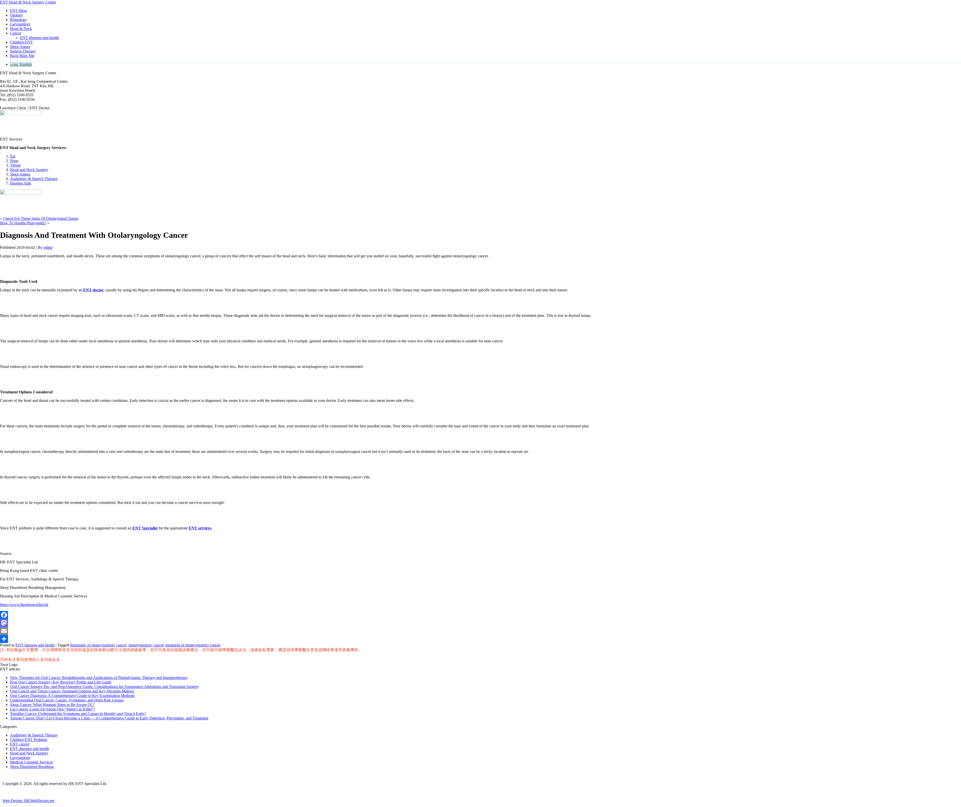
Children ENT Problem (28, 739)
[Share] (480, 639)
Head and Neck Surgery (29, 170)
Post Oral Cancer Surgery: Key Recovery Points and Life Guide (60, 682)
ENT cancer (19, 744)
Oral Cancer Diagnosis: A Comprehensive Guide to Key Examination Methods (72, 695)
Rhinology (18, 20)
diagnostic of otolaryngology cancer (98, 645)
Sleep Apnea (20, 47)
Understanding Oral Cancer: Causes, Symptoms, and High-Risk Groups (67, 700)
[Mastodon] (480, 623)
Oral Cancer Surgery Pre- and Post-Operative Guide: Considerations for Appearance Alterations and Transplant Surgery (104, 686)
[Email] (480, 631)
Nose (14, 161)
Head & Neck (21, 29)
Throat (15, 165)
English (25, 64)
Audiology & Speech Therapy (34, 179)
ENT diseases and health (39, 38)
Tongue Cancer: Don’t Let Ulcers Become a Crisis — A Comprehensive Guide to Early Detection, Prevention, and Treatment (109, 718)
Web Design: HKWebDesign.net (28, 800)
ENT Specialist (145, 528)
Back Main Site (22, 56)
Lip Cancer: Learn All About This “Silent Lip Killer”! (52, 709)
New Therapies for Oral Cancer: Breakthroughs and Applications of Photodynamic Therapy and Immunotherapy (99, 677)
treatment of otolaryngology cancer (192, 645)
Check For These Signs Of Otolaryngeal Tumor (40, 218)
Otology (16, 15)
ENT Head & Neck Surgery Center (28, 2)
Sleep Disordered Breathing (32, 766)
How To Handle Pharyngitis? (23, 223)
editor (48, 247)
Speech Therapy (23, 51)
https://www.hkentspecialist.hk (24, 604)
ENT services (200, 528)
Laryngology (20, 24)
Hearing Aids (20, 183)
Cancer (15, 33)
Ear (13, 156)
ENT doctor (93, 290)
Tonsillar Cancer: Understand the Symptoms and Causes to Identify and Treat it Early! (78, 713)
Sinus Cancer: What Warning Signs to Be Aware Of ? (52, 704)
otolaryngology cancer (145, 645)
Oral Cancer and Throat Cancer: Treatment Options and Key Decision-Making (72, 691)
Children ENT (21, 42)
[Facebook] (480, 615)
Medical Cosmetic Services (31, 762)
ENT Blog (18, 11)
